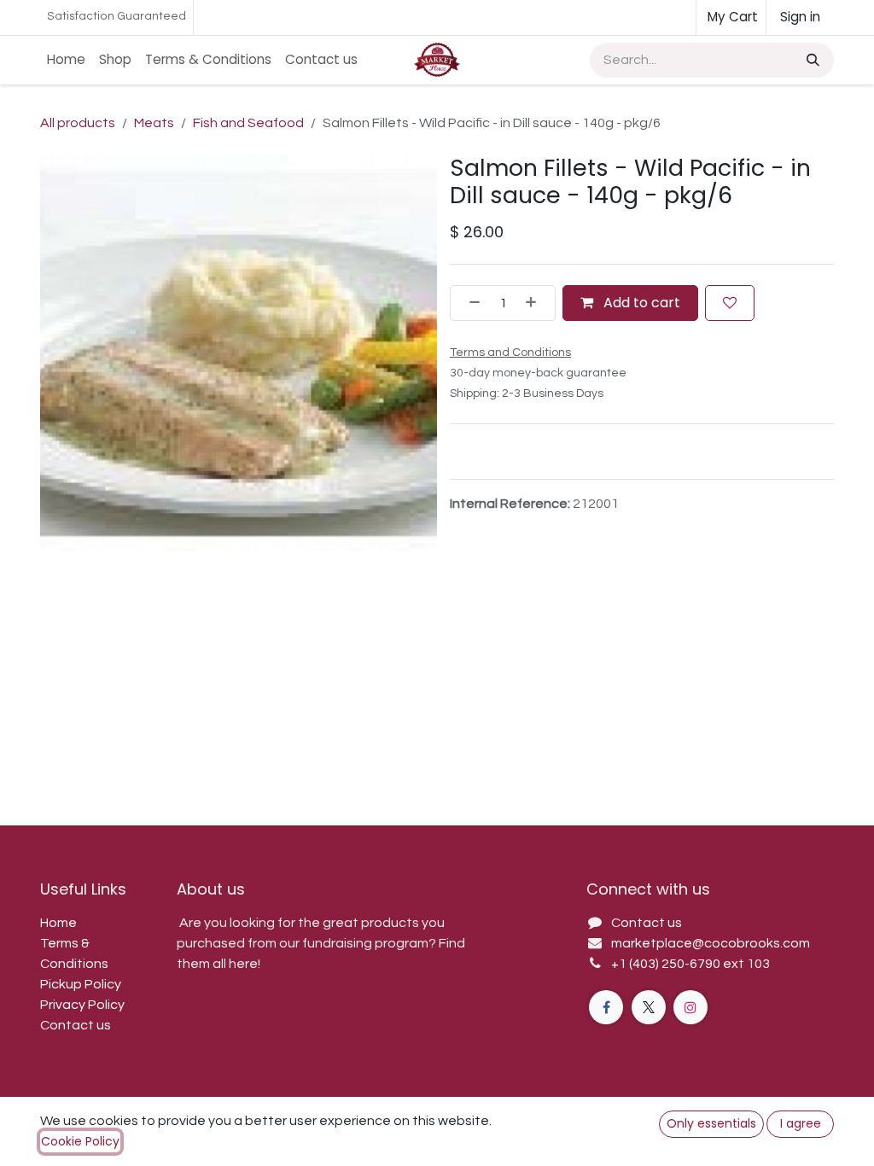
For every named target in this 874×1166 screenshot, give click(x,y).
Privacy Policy (82, 1005)
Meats (154, 123)
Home (58, 923)
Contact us (75, 1025)
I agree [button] (800, 1123)
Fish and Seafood (248, 123)
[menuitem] (66, 60)
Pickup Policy (80, 984)
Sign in (800, 17)
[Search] (811, 60)
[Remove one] (469, 303)
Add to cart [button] (640, 302)
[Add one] (536, 303)
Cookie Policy (80, 1141)
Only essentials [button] (711, 1123)
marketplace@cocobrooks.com (710, 943)
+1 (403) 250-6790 (667, 964)
